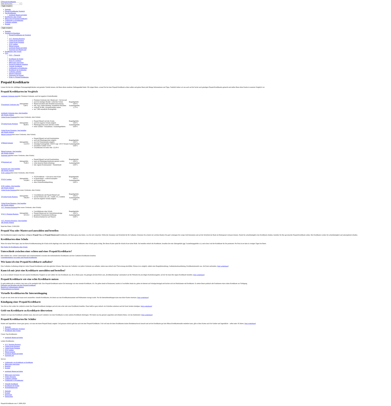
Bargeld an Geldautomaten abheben (12, 287)
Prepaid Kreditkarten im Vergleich (20, 35)
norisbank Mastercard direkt (18, 15)
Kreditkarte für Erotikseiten (17, 70)
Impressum (8, 395)
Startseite (8, 9)
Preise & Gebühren (15, 61)
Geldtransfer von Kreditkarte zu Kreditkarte (19, 362)
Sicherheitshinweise (11, 387)
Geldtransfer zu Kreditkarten (14, 20)
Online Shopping (10, 377)
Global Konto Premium (16, 42)
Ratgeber (8, 366)
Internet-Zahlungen (15, 73)
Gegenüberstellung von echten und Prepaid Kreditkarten (19, 257)
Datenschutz (9, 396)
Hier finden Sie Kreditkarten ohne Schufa (14, 247)
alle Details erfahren (7, 115)
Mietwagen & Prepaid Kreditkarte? (16, 18)
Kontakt (7, 24)
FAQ (6, 53)
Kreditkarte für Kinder (16, 59)
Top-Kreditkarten (10, 13)
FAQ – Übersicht (14, 55)
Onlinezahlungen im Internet (10, 289)
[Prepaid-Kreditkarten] (8, 2)
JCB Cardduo (13, 44)
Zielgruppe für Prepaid (16, 75)
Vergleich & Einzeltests (12, 33)
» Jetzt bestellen (14, 113)
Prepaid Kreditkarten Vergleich (15, 11)
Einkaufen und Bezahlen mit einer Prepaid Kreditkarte (18, 285)
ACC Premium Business (17, 39)
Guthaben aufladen (11, 22)
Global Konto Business (16, 40)
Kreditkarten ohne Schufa (13, 17)
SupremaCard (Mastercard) (17, 50)
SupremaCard (5, 155)
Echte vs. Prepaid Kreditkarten (19, 77)
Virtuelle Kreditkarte (15, 66)
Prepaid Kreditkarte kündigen (18, 64)
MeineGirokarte (14, 46)
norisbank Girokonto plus (9, 96)
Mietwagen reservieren (16, 62)
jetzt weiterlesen (223, 266)
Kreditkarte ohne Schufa (13, 331)
